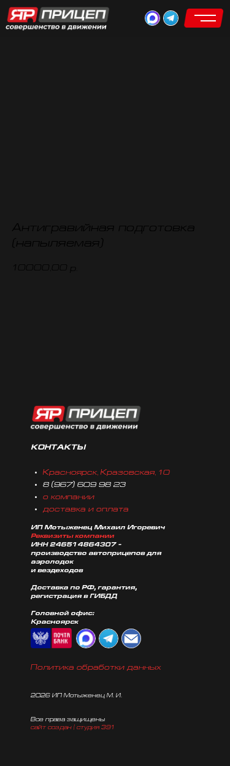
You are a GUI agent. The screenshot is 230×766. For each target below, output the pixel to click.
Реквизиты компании (72, 536)
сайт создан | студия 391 (73, 727)
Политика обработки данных (96, 668)
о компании (68, 497)
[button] (203, 18)
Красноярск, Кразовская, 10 (106, 473)
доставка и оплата (86, 509)
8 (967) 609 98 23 (84, 485)
